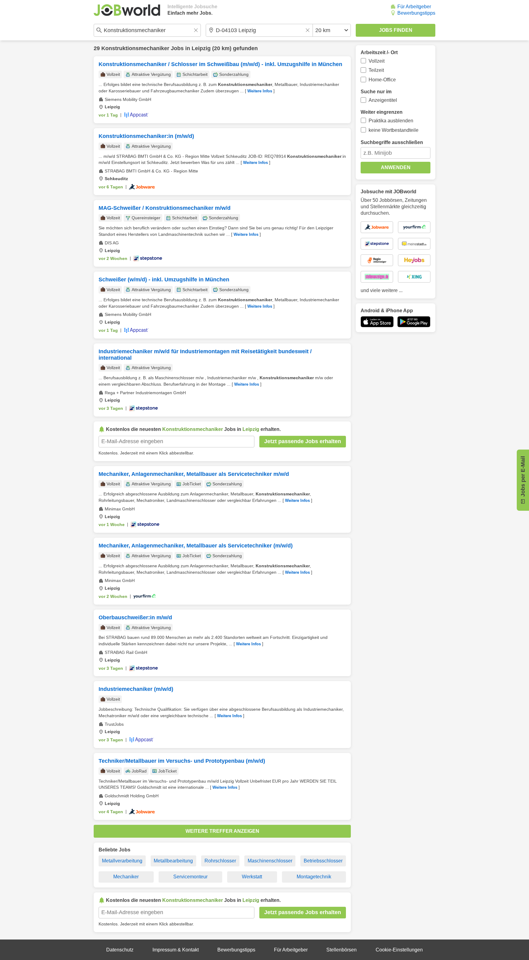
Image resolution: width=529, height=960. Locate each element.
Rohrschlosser (220, 860)
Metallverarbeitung (122, 860)
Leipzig (201, 48)
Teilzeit (376, 70)
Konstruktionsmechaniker (135, 48)
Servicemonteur (190, 876)
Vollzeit (377, 61)
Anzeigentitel (383, 100)
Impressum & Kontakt (175, 949)
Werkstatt (252, 876)
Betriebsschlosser (323, 860)
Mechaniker (126, 876)
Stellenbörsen (341, 949)
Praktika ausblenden (391, 120)
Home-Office (382, 79)
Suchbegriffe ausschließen (392, 142)
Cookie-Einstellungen (399, 949)
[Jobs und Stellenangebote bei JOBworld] (127, 10)
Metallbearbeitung (173, 860)
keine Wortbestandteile (393, 130)
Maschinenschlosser (270, 860)
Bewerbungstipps (416, 13)
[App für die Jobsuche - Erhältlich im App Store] (377, 321)
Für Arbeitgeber (414, 6)
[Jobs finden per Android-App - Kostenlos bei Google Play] (413, 321)
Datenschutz (119, 949)
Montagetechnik (314, 876)
